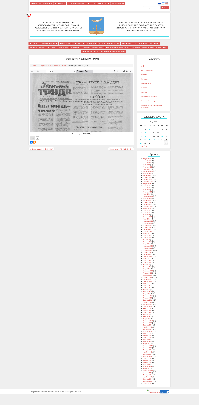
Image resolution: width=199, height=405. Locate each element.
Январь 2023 (147, 248)
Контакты (76, 47)
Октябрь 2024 (147, 204)
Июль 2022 (147, 260)
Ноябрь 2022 (147, 252)
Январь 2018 (147, 373)
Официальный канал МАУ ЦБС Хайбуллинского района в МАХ (104, 51)
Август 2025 (147, 183)
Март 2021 (146, 294)
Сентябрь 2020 (148, 306)
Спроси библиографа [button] (76, 3)
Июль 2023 (147, 235)
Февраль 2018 (148, 371)
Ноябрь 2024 (147, 202)
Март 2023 (146, 244)
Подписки (144, 92)
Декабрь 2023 (147, 225)
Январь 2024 (147, 223)
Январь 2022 (147, 273)
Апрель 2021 (147, 292)
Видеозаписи (91, 43)
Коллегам (126, 43)
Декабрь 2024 (147, 200)
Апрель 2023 (147, 242)
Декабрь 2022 (147, 250)
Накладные (144, 79)
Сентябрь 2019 (148, 331)
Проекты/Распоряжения (149, 96)
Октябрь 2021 (147, 279)
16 (145, 136)
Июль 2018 (147, 360)
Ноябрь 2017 (147, 377)
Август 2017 (147, 383)
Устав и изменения (147, 70)
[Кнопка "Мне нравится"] (32, 138)
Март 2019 (146, 344)
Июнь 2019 (147, 337)
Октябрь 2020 (147, 304)
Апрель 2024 (147, 217)
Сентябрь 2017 (148, 381)
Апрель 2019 (147, 341)
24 (149, 140)
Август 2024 (147, 208)
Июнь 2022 (147, 262)
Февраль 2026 (148, 171)
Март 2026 (146, 169)
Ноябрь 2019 (147, 327)
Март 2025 (146, 194)
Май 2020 (146, 314)
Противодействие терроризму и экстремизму (151, 106)
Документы (79, 43)
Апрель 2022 (147, 267)
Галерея (53, 47)
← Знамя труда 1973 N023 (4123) (41, 149)
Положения (144, 88)
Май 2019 (146, 339)
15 (141, 136)
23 (145, 140)
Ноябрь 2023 (147, 227)
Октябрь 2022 (147, 254)
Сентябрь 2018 (148, 356)
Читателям (66, 43)
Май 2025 (146, 190)
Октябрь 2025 (147, 179)
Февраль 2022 (148, 271)
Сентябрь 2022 (148, 256)
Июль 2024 (147, 211)
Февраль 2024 (148, 221)
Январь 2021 (147, 298)
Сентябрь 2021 (148, 281)
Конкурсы (156, 43)
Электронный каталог (37, 47)
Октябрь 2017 (147, 379)
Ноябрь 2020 (147, 302)
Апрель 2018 (147, 366)
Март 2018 (146, 368)
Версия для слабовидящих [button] (42, 3)
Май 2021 (146, 289)
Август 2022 (147, 258)
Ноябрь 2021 (147, 277)
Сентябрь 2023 (148, 231)
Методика (144, 74)
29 (141, 143)
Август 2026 (147, 159)
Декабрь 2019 (147, 325)
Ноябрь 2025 (147, 177)
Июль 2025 (147, 186)
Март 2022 (146, 269)
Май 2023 (146, 240)
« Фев (141, 146)
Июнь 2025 (147, 188)
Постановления (146, 83)
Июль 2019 (147, 335)
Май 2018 (146, 364)
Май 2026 (146, 165)
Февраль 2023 (148, 246)
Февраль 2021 (148, 296)
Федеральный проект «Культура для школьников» (149, 47)
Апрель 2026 (147, 167)
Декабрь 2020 (147, 300)
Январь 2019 (147, 348)
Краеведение (141, 43)
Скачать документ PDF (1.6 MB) (81, 134)
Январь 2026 (147, 173)
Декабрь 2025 (147, 175)
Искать (165, 8)
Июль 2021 (147, 285)
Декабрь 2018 (147, 350)
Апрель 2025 (147, 192)
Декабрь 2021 (147, 275)
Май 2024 (146, 215)
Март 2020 (146, 319)
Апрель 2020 (147, 317)
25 (154, 140)
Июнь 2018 (147, 362)
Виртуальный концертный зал (109, 43)
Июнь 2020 (147, 312)
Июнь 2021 (147, 287)
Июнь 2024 (147, 213)
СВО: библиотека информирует (117, 47)
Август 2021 (147, 283)
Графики (143, 66)
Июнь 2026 (147, 163)
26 (158, 140)
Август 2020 (147, 308)
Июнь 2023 (147, 238)
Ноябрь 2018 (147, 352)
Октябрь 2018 (147, 354)
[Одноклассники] (34, 142)
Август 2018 (147, 358)
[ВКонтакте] (31, 142)
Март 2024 (146, 219)
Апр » (146, 146)
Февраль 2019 (148, 346)
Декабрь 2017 (147, 375)
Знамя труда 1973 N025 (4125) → (121, 149)
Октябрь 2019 (147, 329)
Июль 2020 (147, 310)
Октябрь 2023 (147, 229)
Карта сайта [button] (60, 3)
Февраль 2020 (148, 321)
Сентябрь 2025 (148, 181)
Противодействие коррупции (150, 101)
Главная (35, 43)
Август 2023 (147, 233)
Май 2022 (146, 265)
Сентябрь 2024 (148, 206)
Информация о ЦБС (49, 43)
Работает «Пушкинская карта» (93, 47)
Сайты (91, 3)
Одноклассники (118, 3)
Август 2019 (147, 333)
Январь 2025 (147, 198)
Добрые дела (63, 47)
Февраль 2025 (148, 196)
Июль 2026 (147, 161)
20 (162, 136)
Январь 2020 (147, 323)
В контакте (104, 3)
